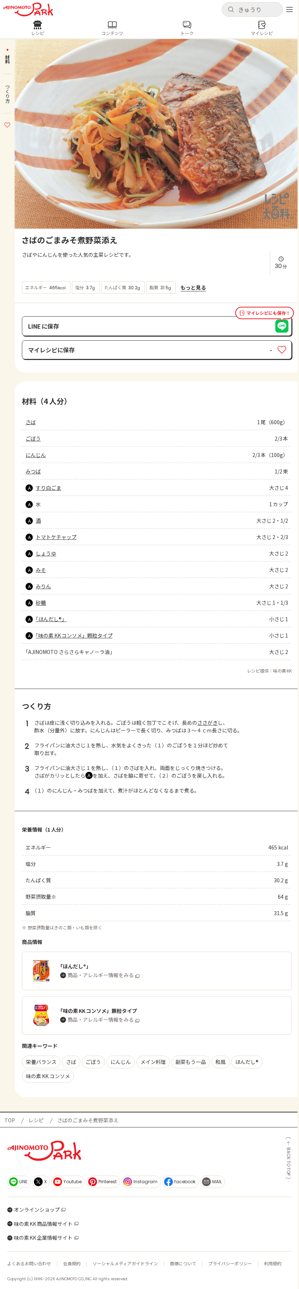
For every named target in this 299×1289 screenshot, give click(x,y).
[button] (252, 9)
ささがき (207, 722)
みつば (33, 471)
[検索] (230, 9)
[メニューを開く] (289, 9)
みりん (43, 586)
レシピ (36, 1120)
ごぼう (33, 438)
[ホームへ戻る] (28, 9)
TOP (9, 1120)
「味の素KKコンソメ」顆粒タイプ (74, 635)
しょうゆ (46, 553)
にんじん (36, 454)
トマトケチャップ (56, 537)
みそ (41, 569)
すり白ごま (48, 487)
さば (31, 422)
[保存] (7, 124)
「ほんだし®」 (51, 619)
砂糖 (41, 602)
